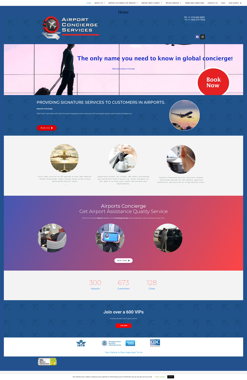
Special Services (172, 3)
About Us (99, 3)
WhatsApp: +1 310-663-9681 (195, 22)
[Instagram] (202, 36)
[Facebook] (197, 36)
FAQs (223, 3)
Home (88, 3)
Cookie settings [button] (160, 377)
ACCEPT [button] (170, 377)
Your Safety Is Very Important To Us (123, 352)
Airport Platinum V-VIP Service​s (122, 3)
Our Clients (234, 3)
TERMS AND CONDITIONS (194, 3)
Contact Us (213, 3)
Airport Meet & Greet (150, 3)
